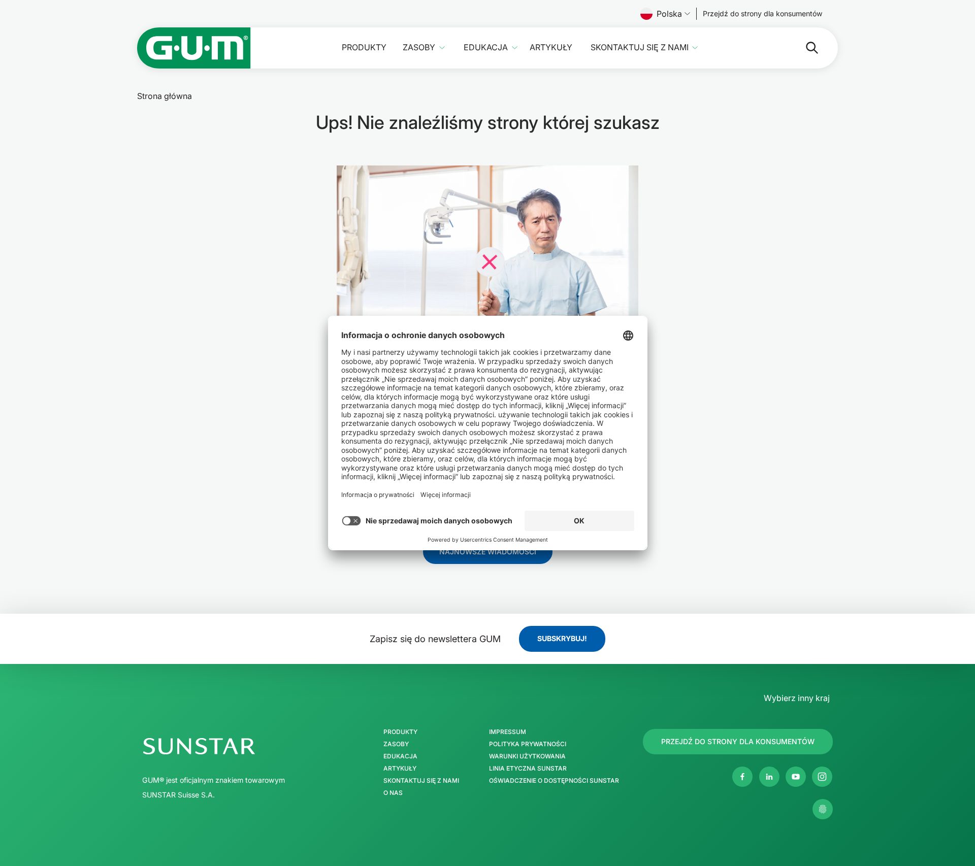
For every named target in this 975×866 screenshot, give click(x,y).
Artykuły (551, 47)
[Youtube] (796, 777)
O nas (393, 793)
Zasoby (419, 47)
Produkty (364, 47)
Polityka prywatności (527, 744)
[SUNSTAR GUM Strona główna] (194, 48)
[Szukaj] (804, 47)
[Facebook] (742, 777)
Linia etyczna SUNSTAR (528, 768)
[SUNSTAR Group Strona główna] (242, 746)
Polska (669, 14)
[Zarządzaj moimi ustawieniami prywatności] (822, 809)
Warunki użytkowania (527, 756)
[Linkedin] (769, 777)
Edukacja (486, 47)
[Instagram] (822, 777)
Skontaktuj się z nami (640, 47)
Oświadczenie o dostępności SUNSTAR (554, 781)
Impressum (507, 732)
